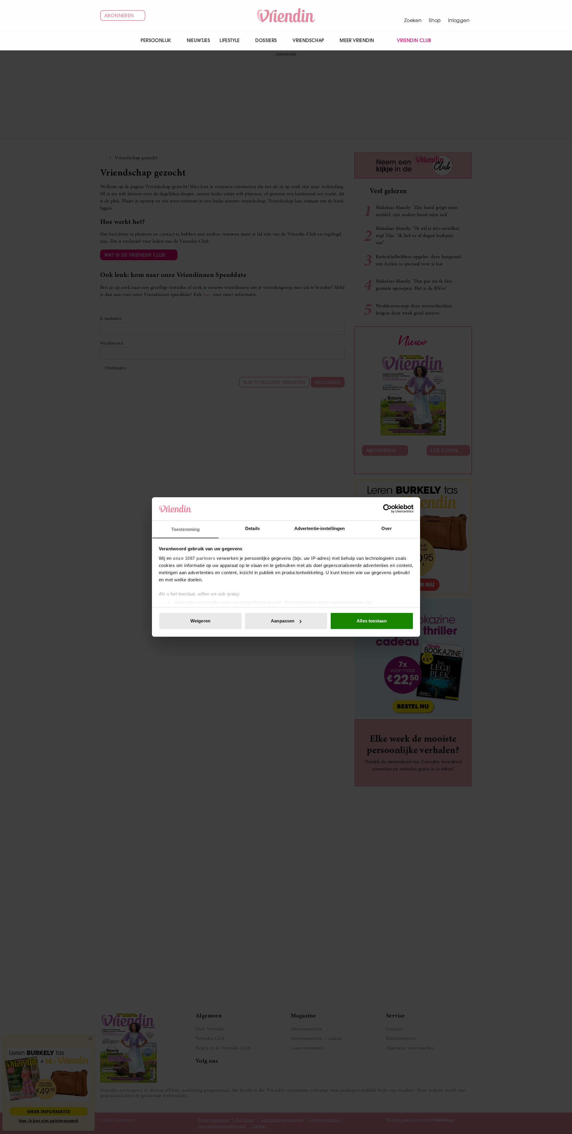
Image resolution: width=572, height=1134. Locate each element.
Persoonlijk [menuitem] (156, 40)
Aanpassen (282, 620)
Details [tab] (252, 528)
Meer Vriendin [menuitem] (357, 40)
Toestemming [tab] (185, 529)
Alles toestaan (371, 620)
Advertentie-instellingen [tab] (319, 528)
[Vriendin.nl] (286, 15)
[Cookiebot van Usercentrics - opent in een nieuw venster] (387, 508)
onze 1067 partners (194, 558)
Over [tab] (386, 528)
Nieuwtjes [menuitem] (198, 40)
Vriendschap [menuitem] (308, 40)
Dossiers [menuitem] (266, 40)
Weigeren (200, 620)
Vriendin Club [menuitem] (414, 40)
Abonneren (119, 15)
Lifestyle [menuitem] (230, 40)
